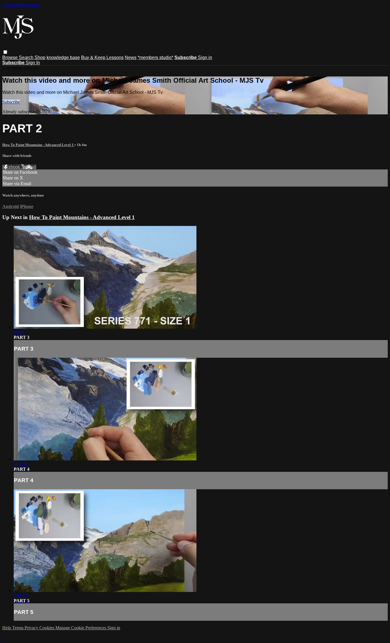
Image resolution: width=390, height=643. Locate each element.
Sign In (33, 62)
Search (27, 57)
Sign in (205, 57)
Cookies (47, 627)
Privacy (32, 627)
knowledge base (63, 57)
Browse (10, 57)
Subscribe (11, 102)
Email (31, 166)
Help (7, 627)
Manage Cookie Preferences (81, 627)
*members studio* (155, 57)
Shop (40, 57)
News (130, 57)
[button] (5, 52)
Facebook (11, 166)
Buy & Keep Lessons (102, 57)
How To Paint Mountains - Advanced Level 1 (38, 145)
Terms (18, 627)
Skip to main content (20, 4)
